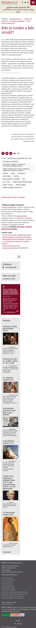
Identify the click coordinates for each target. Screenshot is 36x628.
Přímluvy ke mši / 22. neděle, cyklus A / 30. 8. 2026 (10, 361)
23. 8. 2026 (12, 278)
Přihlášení (7, 264)
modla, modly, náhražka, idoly (22, 182)
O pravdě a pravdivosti (17, 21)
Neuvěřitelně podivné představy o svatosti (17, 239)
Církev (13, 173)
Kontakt (18, 620)
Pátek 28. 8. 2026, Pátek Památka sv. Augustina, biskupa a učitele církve (10, 292)
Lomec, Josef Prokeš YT (10, 609)
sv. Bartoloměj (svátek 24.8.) (9, 513)
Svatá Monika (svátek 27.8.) (8, 442)
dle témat (21, 227)
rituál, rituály (6, 176)
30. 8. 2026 (6, 278)
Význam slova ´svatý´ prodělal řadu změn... (16, 235)
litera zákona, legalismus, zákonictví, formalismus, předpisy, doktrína (14, 165)
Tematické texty (15, 19)
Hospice (21, 607)
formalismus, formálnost (10, 161)
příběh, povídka (20, 185)
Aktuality (6, 320)
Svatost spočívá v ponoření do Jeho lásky (16, 237)
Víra (24, 179)
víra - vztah (6, 182)
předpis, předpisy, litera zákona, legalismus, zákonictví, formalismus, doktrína (16, 169)
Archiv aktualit (7, 552)
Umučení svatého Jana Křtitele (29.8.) (10, 328)
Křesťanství (21, 173)
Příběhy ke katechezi (9, 207)
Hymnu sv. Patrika (11, 602)
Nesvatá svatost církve (10, 248)
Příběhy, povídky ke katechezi (12, 187)
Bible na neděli (9, 276)
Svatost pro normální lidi (11, 246)
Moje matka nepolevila (18, 7)
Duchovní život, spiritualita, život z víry (19, 158)
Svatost (16, 176)
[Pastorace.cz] (9, 2)
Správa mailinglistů (11, 267)
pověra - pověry (8, 185)
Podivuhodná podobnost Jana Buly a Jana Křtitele (9, 411)
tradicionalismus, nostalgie (11, 179)
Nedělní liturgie (11, 312)
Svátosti (5, 173)
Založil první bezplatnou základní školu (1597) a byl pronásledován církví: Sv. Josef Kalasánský (9, 482)
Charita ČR (15, 607)
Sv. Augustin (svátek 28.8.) (8, 378)
